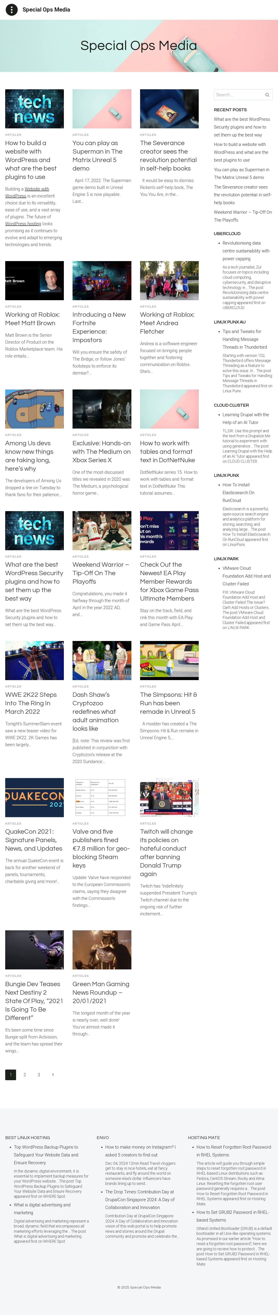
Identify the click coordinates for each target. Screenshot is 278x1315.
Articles (13, 134)
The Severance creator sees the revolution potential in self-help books (243, 194)
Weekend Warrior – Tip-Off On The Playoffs (101, 573)
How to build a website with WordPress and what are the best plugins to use (31, 160)
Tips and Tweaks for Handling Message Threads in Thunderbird (245, 339)
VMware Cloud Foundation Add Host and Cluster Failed (247, 576)
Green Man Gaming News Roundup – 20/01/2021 (101, 992)
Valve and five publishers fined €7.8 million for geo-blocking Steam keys (101, 848)
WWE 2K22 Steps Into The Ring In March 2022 (31, 703)
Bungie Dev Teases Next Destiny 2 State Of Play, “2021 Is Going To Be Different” (34, 1001)
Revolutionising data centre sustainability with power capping (246, 250)
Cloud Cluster (231, 405)
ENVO (103, 1138)
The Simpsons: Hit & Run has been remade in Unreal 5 (168, 703)
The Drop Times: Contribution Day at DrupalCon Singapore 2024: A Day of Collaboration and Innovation (140, 1199)
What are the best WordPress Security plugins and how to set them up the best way (34, 581)
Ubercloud (227, 234)
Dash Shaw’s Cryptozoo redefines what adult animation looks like (96, 711)
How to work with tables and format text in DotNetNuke (167, 452)
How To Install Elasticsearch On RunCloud (238, 492)
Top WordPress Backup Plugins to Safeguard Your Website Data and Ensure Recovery (46, 1154)
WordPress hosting (23, 223)
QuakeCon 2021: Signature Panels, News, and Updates (33, 840)
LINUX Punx (226, 475)
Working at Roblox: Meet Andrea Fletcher (167, 323)
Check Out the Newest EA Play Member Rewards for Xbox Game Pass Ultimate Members (169, 581)
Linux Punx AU (230, 322)
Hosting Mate (204, 1138)
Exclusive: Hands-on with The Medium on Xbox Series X (102, 452)
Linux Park (226, 559)
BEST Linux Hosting (27, 1138)
